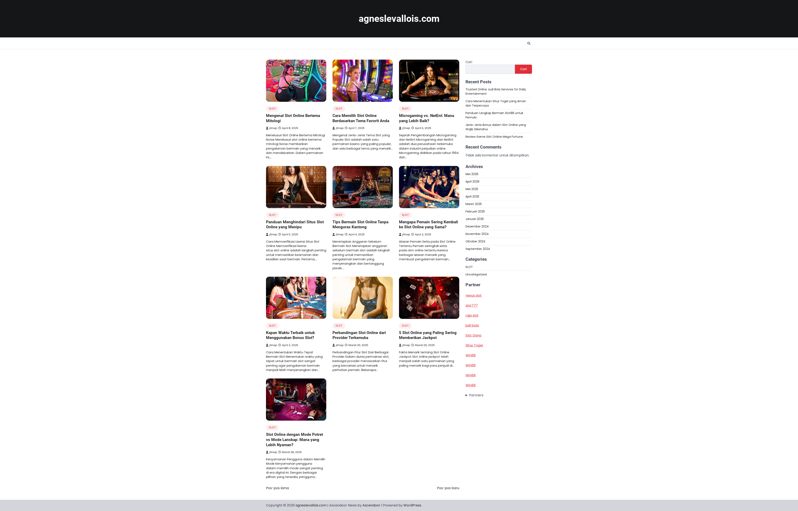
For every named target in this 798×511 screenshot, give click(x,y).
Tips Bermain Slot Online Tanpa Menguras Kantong (360, 225)
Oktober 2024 (475, 241)
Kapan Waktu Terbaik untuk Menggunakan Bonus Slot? (290, 335)
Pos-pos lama (277, 488)
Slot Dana (473, 335)
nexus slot (474, 295)
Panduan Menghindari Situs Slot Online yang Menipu (295, 225)
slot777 (472, 305)
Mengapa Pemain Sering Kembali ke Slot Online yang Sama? (428, 225)
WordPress (412, 505)
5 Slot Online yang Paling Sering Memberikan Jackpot (428, 335)
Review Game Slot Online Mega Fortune (494, 137)
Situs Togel (474, 345)
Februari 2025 (475, 211)
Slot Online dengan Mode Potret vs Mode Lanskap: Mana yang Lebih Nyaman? (294, 439)
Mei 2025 (472, 189)
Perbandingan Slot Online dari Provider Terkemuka (359, 335)
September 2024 (478, 249)
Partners (476, 395)
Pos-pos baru (448, 488)
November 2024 (477, 234)
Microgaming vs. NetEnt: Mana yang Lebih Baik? (426, 118)
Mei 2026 (472, 174)
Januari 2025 (475, 219)
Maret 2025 (474, 204)
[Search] (529, 43)
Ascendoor (371, 505)
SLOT (272, 108)
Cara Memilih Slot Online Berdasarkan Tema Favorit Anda (360, 118)
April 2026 (472, 181)
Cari (469, 62)
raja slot (472, 315)
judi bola (472, 325)
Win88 (471, 355)
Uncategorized (476, 274)
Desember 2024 (477, 226)
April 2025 (472, 196)
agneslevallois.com (399, 18)
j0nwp (273, 128)
